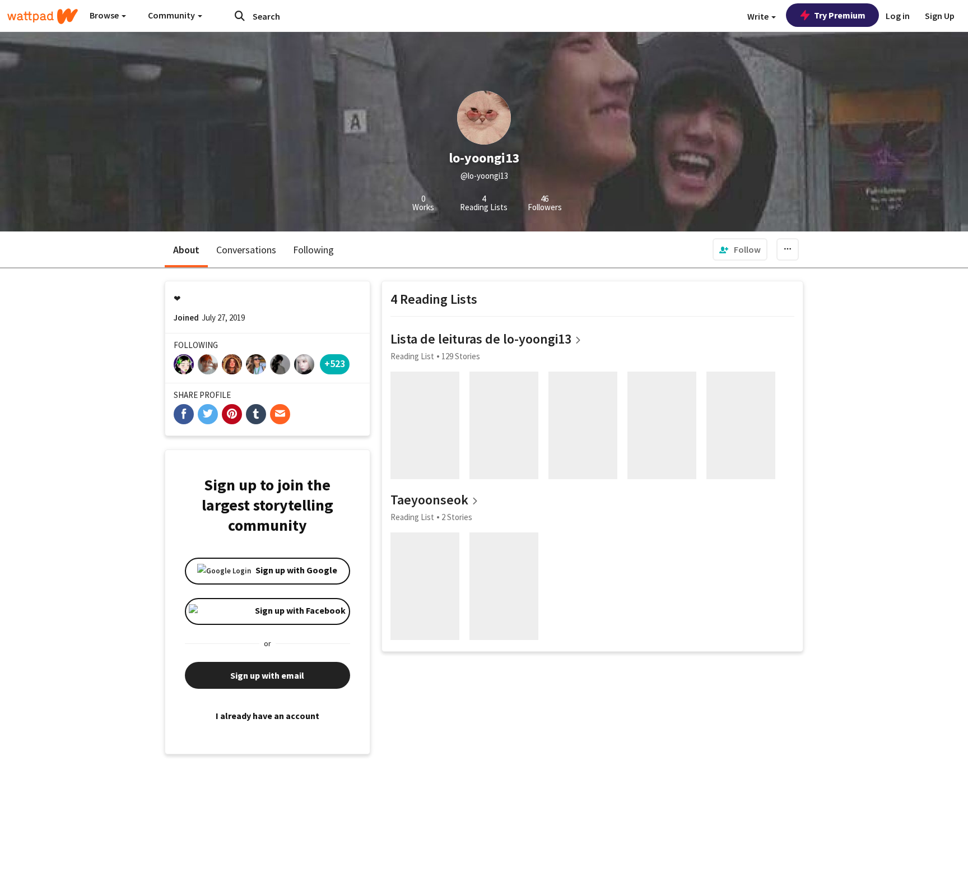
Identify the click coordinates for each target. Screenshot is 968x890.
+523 (334, 363)
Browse (105, 15)
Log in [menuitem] (898, 15)
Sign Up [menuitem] (940, 15)
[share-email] (280, 414)
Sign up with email (267, 675)
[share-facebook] (184, 414)
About (186, 249)
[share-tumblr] (256, 414)
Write (758, 16)
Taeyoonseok (429, 499)
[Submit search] (239, 16)
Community (172, 15)
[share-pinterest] (232, 414)
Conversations (246, 249)
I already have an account (267, 715)
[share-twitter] (208, 414)
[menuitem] (740, 249)
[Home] (42, 16)
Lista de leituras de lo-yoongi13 (480, 338)
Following (313, 249)
